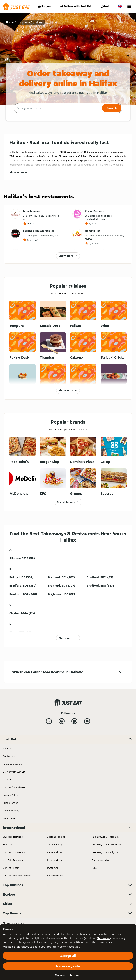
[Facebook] (48, 721)
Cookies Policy (11, 810)
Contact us (9, 756)
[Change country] (120, 6)
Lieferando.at (54, 852)
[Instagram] (61, 721)
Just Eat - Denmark (13, 860)
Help (107, 6)
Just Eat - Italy (54, 844)
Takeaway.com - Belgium (105, 836)
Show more (16, 172)
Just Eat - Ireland (56, 836)
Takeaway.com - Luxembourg (107, 844)
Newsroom (9, 818)
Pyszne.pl (52, 867)
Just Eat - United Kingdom (17, 875)
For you (46, 6)
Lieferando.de (55, 860)
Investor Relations (13, 836)
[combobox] (57, 108)
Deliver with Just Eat (78, 6)
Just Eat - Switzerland (14, 852)
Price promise (10, 802)
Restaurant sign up (13, 764)
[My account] (129, 6)
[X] (74, 721)
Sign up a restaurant (14, 923)
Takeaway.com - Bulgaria (105, 852)
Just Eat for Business (14, 787)
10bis (94, 867)
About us (8, 748)
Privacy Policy (10, 795)
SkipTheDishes (55, 875)
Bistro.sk (7, 844)
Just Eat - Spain (11, 867)
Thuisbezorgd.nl (100, 860)
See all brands (66, 502)
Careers (7, 779)
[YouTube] (87, 721)
